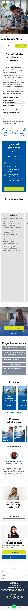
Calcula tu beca (12, 328)
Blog (2, 571)
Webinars (3, 578)
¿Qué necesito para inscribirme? (12, 368)
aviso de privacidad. (20, 590)
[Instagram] (8, 585)
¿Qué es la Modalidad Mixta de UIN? (11, 113)
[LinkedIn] (19, 585)
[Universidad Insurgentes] (14, 583)
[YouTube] (15, 585)
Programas (7, 36)
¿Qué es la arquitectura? (10, 97)
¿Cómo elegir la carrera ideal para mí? (13, 348)
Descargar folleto (14, 206)
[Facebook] (12, 585)
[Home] (2, 36)
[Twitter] (17, 585)
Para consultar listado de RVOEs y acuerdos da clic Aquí (13, 593)
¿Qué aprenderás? (9, 105)
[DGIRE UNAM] (18, 597)
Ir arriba (14, 569)
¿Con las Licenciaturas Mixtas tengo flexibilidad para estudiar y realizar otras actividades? (13, 354)
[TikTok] (10, 585)
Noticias (3, 575)
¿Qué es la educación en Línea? (12, 364)
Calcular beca (7, 45)
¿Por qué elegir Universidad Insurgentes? (11, 360)
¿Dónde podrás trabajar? (11, 109)
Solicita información (14, 188)
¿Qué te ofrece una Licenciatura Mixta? (12, 372)
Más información (20, 45)
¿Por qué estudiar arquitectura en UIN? (9, 101)
